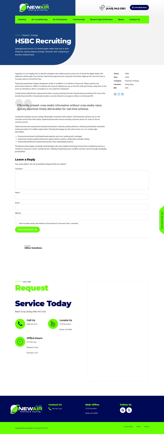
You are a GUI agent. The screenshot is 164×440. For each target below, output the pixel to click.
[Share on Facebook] (115, 94)
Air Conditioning (39, 19)
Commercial (79, 19)
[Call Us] (20, 324)
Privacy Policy (128, 426)
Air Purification (60, 19)
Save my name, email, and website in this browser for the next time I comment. (48, 223)
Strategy (34, 35)
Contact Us (134, 19)
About (121, 19)
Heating (22, 19)
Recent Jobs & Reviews (101, 19)
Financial (25, 35)
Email (18, 203)
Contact (146, 426)
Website (18, 213)
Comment (19, 169)
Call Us (31, 320)
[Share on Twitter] (118, 94)
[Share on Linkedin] (122, 94)
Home (138, 426)
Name (18, 192)
